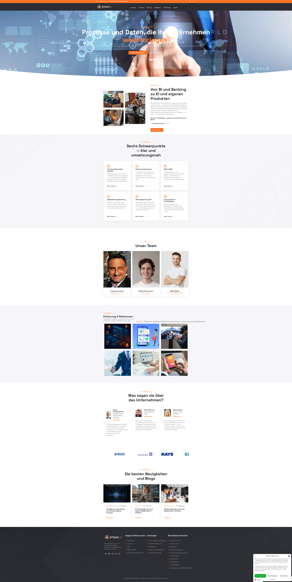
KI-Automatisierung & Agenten (157, 540)
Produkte (141, 7)
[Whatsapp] (119, 553)
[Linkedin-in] (112, 553)
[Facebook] (190, 1)
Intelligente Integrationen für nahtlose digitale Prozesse (115, 511)
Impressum (273, 579)
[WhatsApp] (194, 1)
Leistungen (133, 7)
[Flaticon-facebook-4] (105, 553)
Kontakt (175, 7)
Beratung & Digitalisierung (156, 550)
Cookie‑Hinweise (175, 556)
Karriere (130, 543)
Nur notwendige (272, 576)
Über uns (149, 7)
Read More (109, 517)
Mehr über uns (157, 130)
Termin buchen (167, 7)
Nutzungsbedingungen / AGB (178, 553)
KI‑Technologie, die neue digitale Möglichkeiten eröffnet (144, 511)
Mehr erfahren (111, 186)
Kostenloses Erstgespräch (137, 52)
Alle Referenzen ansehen (124, 321)
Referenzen (157, 7)
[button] (289, 556)
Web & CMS (152, 547)
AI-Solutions (138, 505)
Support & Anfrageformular (135, 553)
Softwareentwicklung (155, 543)
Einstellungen (284, 576)
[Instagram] (192, 1)
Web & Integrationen (111, 505)
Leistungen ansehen (155, 52)
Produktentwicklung (169, 506)
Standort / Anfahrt (175, 540)
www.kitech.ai (174, 559)
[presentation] (103, 422)
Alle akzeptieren (260, 576)
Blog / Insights (132, 550)
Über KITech (131, 540)
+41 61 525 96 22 (175, 565)
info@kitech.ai (103, 1)
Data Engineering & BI (155, 553)
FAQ (129, 547)
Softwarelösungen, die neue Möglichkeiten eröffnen (174, 510)
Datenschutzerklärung (260, 569)
